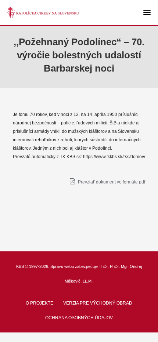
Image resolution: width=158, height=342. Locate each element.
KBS (20, 266)
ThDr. (104, 266)
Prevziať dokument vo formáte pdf (111, 182)
